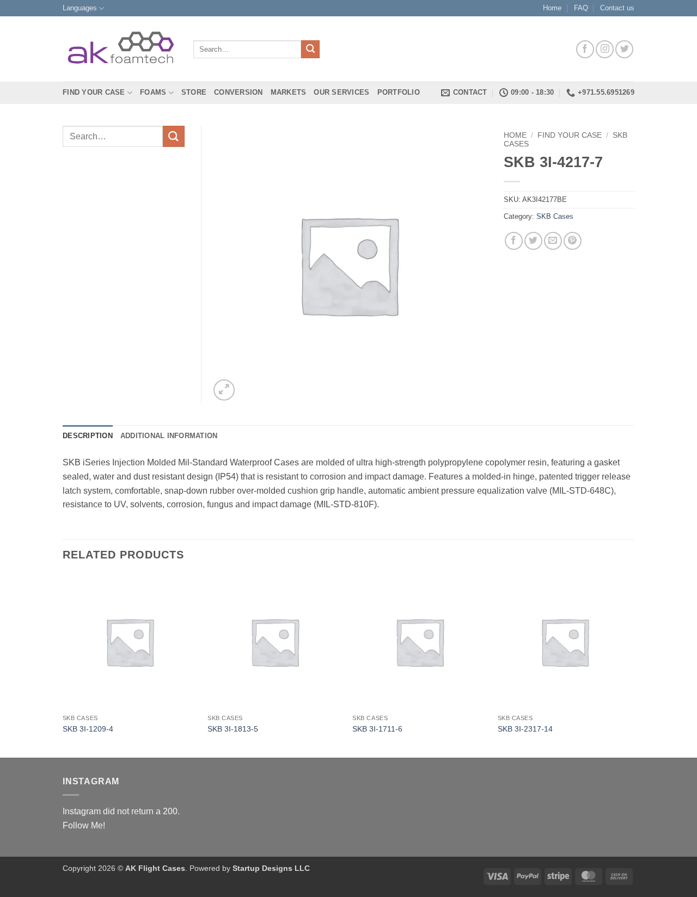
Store (193, 92)
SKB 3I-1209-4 (88, 728)
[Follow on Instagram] (605, 49)
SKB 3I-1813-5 (232, 728)
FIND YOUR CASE (94, 92)
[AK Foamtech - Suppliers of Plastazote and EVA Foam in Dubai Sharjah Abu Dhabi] (120, 49)
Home (552, 8)
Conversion (238, 92)
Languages (80, 8)
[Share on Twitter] (533, 241)
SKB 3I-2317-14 (525, 728)
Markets (289, 92)
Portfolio (398, 92)
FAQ (581, 8)
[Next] (631, 665)
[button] (224, 390)
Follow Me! (84, 825)
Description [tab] (88, 436)
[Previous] (63, 665)
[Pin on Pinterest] (573, 241)
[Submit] (310, 49)
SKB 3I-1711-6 (377, 728)
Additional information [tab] (169, 436)
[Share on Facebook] (514, 241)
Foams (153, 92)
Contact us (617, 8)
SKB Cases (554, 216)
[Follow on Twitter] (624, 49)
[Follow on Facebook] (585, 49)
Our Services (341, 92)
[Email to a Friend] (553, 241)
